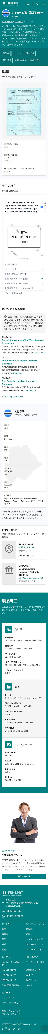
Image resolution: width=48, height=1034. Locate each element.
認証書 (6, 53)
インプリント (8, 998)
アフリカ (19, 21)
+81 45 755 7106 (26, 556)
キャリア (30, 985)
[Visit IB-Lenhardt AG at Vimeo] (13, 1029)
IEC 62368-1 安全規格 (11, 963)
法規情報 (30, 53)
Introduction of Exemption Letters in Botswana (19, 362)
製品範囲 (34, 60)
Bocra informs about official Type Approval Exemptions (23, 341)
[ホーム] (10, 4)
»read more (40, 352)
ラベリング (18, 53)
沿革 (4, 944)
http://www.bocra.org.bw (29, 578)
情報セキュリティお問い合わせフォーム (11, 1012)
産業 (28, 934)
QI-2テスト (31, 980)
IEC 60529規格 (9, 970)
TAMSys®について (35, 944)
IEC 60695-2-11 (9, 975)
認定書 (5, 934)
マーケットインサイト (35, 963)
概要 (4, 929)
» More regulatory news (12, 396)
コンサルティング (34, 939)
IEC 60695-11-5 (9, 980)
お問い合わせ (21, 60)
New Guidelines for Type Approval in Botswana (19, 382)
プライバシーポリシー (11, 1004)
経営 (4, 939)
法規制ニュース (33, 970)
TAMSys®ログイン (35, 949)
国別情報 (7, 60)
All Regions (7, 21)
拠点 (4, 949)
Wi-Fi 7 (29, 975)
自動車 (29, 929)
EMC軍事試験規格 (10, 985)
